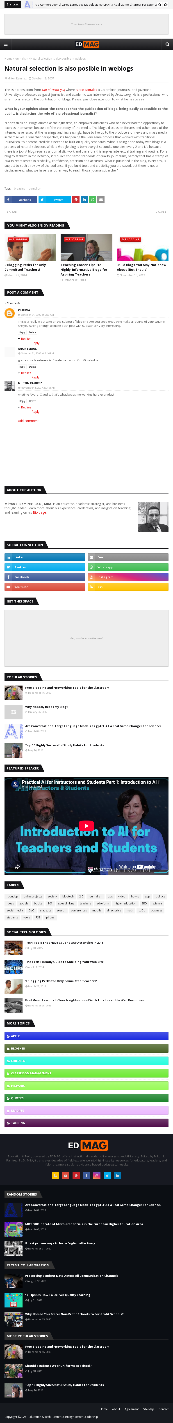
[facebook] (45, 577)
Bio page (39, 512)
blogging (19, 188)
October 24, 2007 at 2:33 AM (37, 314)
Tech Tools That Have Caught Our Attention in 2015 (64, 943)
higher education (125, 903)
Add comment (28, 421)
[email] (128, 557)
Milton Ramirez (17, 78)
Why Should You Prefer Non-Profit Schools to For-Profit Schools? (74, 1314)
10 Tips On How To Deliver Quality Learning (57, 1295)
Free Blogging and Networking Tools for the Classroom (67, 688)
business (156, 910)
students (12, 917)
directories (114, 910)
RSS (38, 917)
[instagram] (128, 577)
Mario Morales (87, 90)
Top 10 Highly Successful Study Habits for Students (64, 745)
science (157, 903)
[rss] (128, 587)
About (116, 1409)
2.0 (81, 896)
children (18, 1061)
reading (17, 1110)
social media (15, 910)
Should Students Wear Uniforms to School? (58, 1366)
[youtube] (45, 587)
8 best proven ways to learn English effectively (60, 1243)
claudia (24, 310)
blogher (18, 1048)
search (61, 910)
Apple (15, 1036)
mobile (96, 910)
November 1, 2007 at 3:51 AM (38, 387)
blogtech (68, 896)
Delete (32, 332)
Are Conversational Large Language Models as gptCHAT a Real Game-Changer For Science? (97, 4)
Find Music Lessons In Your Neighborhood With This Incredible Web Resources (84, 1000)
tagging (18, 1123)
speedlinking (66, 903)
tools (26, 917)
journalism (21, 58)
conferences (79, 910)
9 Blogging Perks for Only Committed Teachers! (25, 267)
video (121, 896)
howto (135, 896)
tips (110, 896)
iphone (50, 917)
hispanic (18, 1086)
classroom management (31, 1073)
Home (8, 58)
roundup (12, 896)
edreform (103, 903)
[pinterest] (76, 1175)
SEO (144, 903)
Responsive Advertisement (86, 638)
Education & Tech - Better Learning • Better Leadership (63, 1417)
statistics (45, 910)
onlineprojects (33, 896)
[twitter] (45, 567)
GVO (31, 910)
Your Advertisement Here (86, 24)
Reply (22, 332)
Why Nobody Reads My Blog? (46, 707)
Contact (163, 1409)
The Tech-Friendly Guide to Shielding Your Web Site (64, 962)
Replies (26, 338)
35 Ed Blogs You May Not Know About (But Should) (141, 267)
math (130, 910)
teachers (85, 903)
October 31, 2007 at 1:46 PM (37, 353)
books (38, 903)
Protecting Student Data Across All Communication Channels (71, 1276)
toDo (142, 910)
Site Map (148, 1409)
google (23, 903)
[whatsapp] (128, 567)
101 (50, 903)
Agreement (132, 1409)
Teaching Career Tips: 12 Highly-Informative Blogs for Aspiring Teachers (84, 269)
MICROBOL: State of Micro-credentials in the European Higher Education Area (84, 1224)
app (147, 896)
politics (160, 896)
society (52, 896)
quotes (17, 1098)
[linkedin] (45, 557)
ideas (10, 903)
